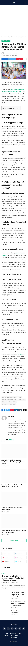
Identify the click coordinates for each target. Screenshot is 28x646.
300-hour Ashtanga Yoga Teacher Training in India (13, 399)
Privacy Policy (19, 635)
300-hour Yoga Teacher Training (9, 401)
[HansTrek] (14, 2)
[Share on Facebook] (5, 59)
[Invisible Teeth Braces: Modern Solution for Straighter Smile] (14, 521)
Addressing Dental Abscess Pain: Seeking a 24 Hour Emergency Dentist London (13, 462)
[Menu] (2, 2)
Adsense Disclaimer (15, 633)
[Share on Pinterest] (19, 59)
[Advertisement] (14, 21)
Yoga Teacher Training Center (9, 404)
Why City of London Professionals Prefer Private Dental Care (11, 485)
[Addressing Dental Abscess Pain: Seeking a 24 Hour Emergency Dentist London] (14, 451)
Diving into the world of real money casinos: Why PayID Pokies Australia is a (18, 603)
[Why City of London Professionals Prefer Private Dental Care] (14, 476)
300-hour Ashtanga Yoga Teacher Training (11, 397)
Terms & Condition (8, 635)
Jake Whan (8, 53)
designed (20, 354)
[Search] (26, 2)
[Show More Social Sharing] (25, 59)
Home (2, 36)
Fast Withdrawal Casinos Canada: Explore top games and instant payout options (18, 594)
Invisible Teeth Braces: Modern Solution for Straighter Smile (13, 531)
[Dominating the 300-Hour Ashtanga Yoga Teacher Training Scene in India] (14, 70)
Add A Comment (14, 540)
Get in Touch (14, 637)
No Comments (6, 55)
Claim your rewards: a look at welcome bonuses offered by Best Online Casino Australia (12, 578)
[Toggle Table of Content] (17, 108)
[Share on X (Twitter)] (12, 59)
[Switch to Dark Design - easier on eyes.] (23, 2)
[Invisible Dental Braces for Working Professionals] (14, 499)
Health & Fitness (6, 40)
